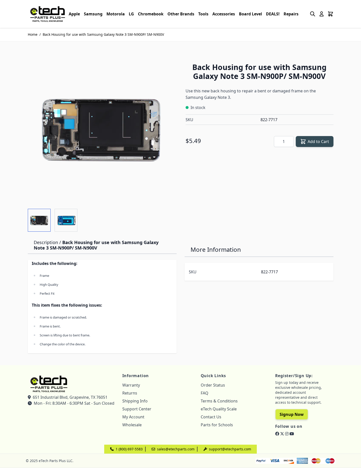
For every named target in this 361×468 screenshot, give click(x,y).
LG (131, 14)
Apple (74, 14)
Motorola (115, 14)
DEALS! (273, 14)
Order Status (213, 385)
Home (32, 34)
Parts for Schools (217, 425)
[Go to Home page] (47, 14)
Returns (129, 393)
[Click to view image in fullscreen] (102, 129)
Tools (203, 14)
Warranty (131, 385)
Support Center (136, 409)
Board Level (250, 14)
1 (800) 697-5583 (129, 449)
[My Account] (322, 14)
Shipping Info (135, 401)
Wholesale (132, 425)
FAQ (204, 393)
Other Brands (180, 14)
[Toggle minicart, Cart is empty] (330, 14)
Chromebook (151, 14)
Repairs (291, 14)
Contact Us (211, 417)
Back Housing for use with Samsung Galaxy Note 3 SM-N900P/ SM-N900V (103, 34)
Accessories (223, 14)
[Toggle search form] (313, 14)
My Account (133, 417)
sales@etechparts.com (176, 449)
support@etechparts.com (230, 449)
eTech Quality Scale (219, 409)
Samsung (93, 14)
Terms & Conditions (219, 401)
